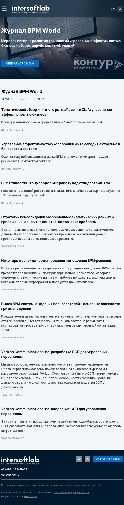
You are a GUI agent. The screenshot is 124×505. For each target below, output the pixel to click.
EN (113, 9)
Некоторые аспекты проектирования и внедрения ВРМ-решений (56, 260)
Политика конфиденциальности (71, 492)
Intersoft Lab (31, 9)
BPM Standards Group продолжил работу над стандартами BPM (55, 183)
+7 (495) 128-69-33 (14, 469)
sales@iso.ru (10, 474)
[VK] (79, 459)
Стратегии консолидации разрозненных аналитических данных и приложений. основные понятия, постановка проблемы (57, 219)
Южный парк (30, 496)
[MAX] (87, 459)
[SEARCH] (120, 9)
